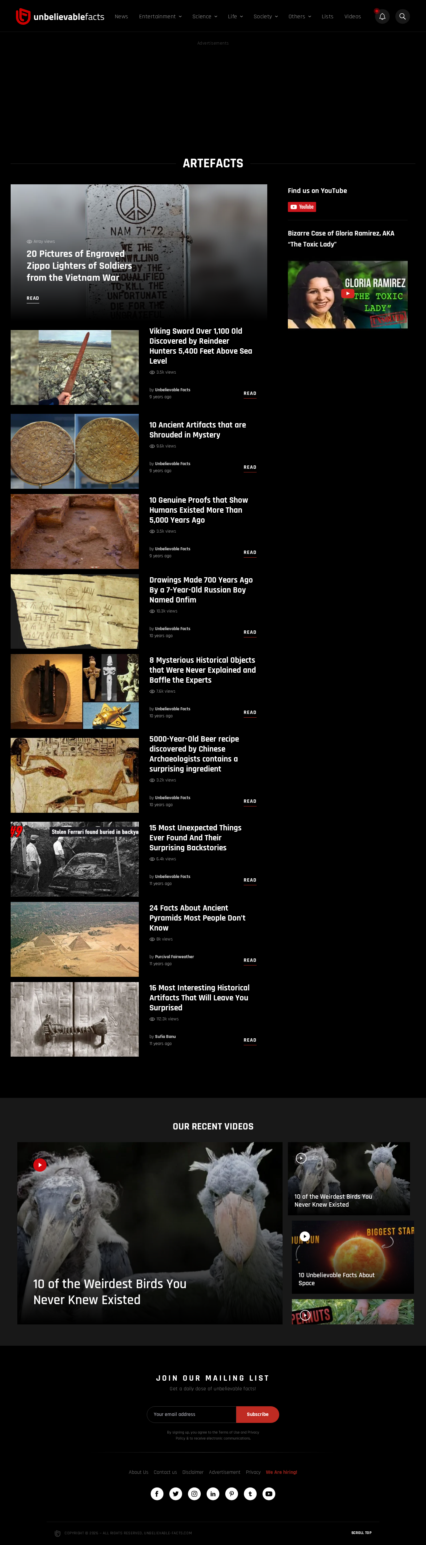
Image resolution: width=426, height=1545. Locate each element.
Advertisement (225, 1472)
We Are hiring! (281, 1472)
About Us (138, 1472)
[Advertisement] (213, 93)
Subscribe (258, 1414)
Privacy (253, 1472)
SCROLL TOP (361, 1532)
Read (250, 393)
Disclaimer (193, 1472)
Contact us (165, 1472)
